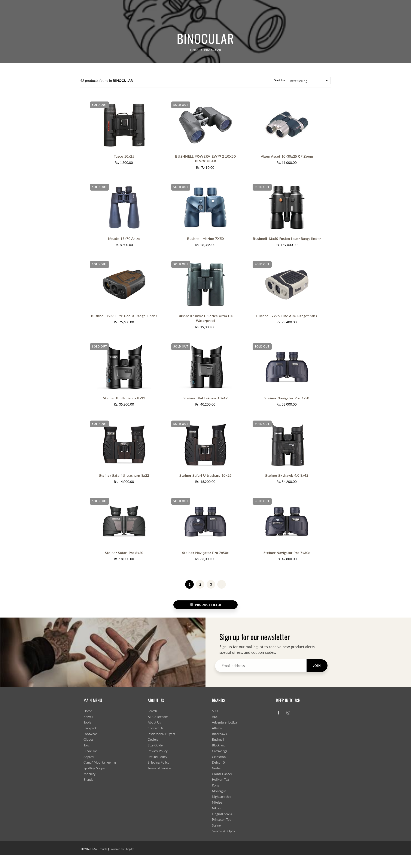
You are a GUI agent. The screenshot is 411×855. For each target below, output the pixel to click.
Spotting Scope (94, 768)
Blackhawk (219, 734)
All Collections (158, 717)
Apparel (88, 757)
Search (152, 711)
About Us (154, 722)
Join (317, 665)
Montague (219, 791)
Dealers (153, 739)
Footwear (90, 734)
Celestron (219, 757)
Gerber (217, 768)
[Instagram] (288, 712)
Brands (88, 779)
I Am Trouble (99, 849)
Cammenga (219, 751)
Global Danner (222, 774)
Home (194, 50)
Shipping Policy (158, 762)
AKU (215, 717)
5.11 (215, 711)
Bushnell (218, 739)
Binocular (90, 751)
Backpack (90, 728)
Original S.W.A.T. (224, 814)
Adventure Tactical (225, 722)
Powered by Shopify (121, 849)
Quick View (124, 125)
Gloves (88, 739)
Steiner (217, 825)
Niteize (217, 802)
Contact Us (155, 728)
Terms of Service (159, 768)
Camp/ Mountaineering (99, 762)
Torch (87, 745)
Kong (215, 785)
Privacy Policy (158, 751)
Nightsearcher (221, 796)
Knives (88, 717)
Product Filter (208, 604)
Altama (217, 728)
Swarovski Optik (223, 831)
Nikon (216, 808)
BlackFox (218, 745)
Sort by (279, 80)
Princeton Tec (221, 819)
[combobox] (309, 80)
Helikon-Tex (220, 779)
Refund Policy (157, 757)
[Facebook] (278, 712)
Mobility (89, 774)
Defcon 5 (218, 762)
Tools (87, 722)
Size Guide (155, 745)
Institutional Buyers (161, 734)
